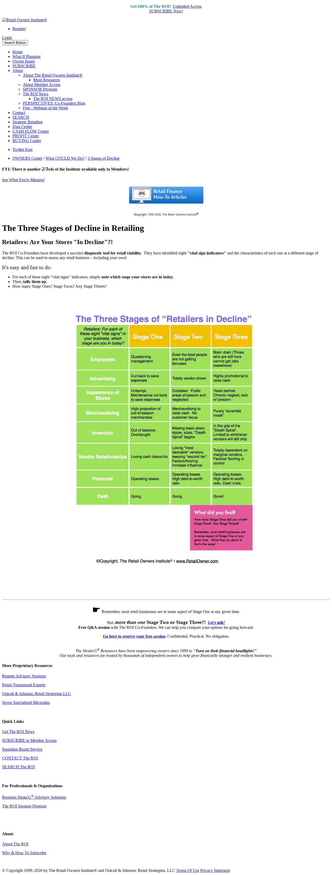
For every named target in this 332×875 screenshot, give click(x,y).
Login (7, 37)
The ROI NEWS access (52, 98)
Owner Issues (23, 61)
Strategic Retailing (27, 122)
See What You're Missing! (23, 180)
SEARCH (20, 117)
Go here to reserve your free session (134, 636)
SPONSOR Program (40, 89)
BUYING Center (26, 140)
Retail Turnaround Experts (23, 685)
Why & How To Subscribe (24, 853)
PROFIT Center (25, 136)
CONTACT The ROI (20, 758)
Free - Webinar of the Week (45, 108)
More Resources (46, 80)
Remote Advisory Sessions (24, 676)
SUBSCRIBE (24, 66)
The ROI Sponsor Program (24, 806)
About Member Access (41, 84)
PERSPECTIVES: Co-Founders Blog (54, 103)
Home (17, 52)
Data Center (22, 126)
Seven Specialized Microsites (26, 702)
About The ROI (15, 844)
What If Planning (26, 56)
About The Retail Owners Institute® (52, 75)
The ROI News (35, 94)
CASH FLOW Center (30, 131)
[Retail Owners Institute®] (24, 20)
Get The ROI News (18, 731)
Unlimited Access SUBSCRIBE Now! (175, 8)
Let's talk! (216, 622)
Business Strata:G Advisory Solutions (34, 797)
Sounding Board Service (22, 749)
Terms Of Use (187, 870)
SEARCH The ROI (18, 767)
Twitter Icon (22, 149)
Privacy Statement (215, 870)
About (17, 70)
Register (19, 28)
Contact (18, 112)
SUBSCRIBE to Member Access (29, 740)
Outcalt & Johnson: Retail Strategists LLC (36, 693)
